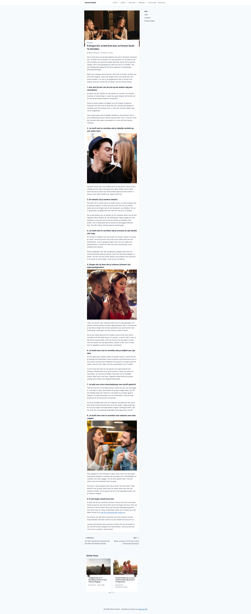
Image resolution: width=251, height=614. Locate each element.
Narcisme (161, 3)
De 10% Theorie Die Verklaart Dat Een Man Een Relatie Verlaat (97, 541)
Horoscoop (152, 3)
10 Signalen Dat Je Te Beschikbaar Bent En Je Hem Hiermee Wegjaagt (98, 580)
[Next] (135, 575)
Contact (147, 18)
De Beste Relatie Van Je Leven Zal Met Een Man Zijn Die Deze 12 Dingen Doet (125, 580)
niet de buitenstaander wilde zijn (113, 512)
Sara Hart (93, 585)
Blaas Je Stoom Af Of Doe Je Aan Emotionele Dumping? (126, 541)
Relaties (90, 42)
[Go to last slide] (89, 575)
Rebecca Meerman (94, 53)
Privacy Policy (149, 21)
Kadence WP (142, 609)
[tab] (109, 592)
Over (146, 15)
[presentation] (98, 567)
